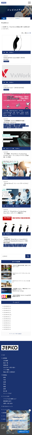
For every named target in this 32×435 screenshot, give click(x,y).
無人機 (5, 391)
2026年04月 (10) (7, 314)
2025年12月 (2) (7, 323)
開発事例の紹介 (7, 401)
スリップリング (22, 125)
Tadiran (22, 112)
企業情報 (5, 358)
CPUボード (23, 124)
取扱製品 (5, 375)
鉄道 (4, 382)
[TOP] (4, 18)
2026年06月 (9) (7, 310)
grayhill (26, 112)
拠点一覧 (5, 363)
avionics (16, 125)
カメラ (5, 124)
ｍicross (27, 113)
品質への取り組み (8, 403)
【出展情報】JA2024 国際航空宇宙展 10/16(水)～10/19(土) (13, 121)
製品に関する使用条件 (9, 372)
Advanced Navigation (7, 112)
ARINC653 (6, 246)
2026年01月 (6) (7, 321)
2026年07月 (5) (7, 308)
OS (4, 244)
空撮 (8, 124)
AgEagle (9, 115)
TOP (4, 355)
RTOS (14, 244)
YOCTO (20, 246)
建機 (4, 386)
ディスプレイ (17, 124)
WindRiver (11, 52)
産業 (4, 389)
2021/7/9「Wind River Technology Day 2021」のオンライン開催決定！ (14, 212)
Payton (13, 113)
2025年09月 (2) (7, 329)
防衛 (7, 52)
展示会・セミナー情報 (7, 113)
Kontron (18, 112)
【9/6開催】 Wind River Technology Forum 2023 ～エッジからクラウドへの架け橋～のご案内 (16, 155)
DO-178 (11, 246)
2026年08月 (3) (7, 306)
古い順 (29, 33)
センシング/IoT (7, 393)
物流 (4, 384)
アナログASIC (6, 396)
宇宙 (4, 52)
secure (24, 246)
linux (25, 244)
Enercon (5, 115)
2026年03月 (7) (7, 316)
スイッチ (12, 125)
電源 (27, 125)
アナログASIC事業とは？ (10, 399)
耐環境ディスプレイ (11, 127)
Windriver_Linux (19, 244)
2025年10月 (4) (7, 327)
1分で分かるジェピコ (8, 406)
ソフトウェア (6, 61)
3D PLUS (21, 110)
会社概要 (5, 360)
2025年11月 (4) (7, 325)
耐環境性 (12, 124)
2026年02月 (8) (7, 318)
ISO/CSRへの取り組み (9, 367)
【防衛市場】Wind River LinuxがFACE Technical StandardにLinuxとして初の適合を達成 (15, 240)
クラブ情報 (6, 370)
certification (8, 244)
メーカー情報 (5, 110)
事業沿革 (5, 365)
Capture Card (6, 125)
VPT (17, 113)
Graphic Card (19, 127)
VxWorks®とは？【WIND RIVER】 (14, 87)
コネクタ (5, 127)
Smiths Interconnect (13, 110)
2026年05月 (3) (7, 312)
